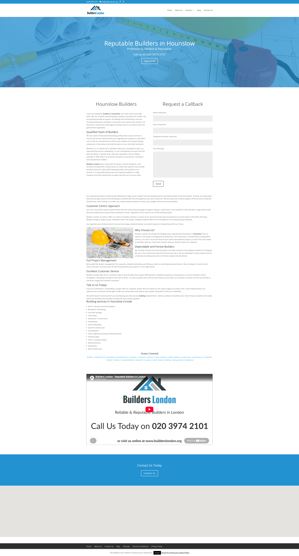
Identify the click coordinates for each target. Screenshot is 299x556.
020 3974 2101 (156, 54)
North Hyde (157, 360)
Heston (117, 360)
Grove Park (186, 357)
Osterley (167, 360)
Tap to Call (149, 61)
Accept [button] (157, 553)
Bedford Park (100, 357)
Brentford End (122, 357)
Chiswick (133, 357)
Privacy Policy (156, 546)
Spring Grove (178, 360)
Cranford (141, 357)
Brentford (111, 357)
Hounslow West (128, 360)
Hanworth (208, 357)
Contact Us (208, 10)
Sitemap (126, 546)
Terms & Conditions (140, 546)
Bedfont (90, 357)
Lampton (148, 360)
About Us (178, 10)
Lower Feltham (161, 357)
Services (188, 10)
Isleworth (139, 360)
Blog (199, 10)
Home (169, 10)
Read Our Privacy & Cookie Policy (175, 552)
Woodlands (189, 360)
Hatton (109, 360)
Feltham (150, 357)
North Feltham (174, 357)
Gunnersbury (197, 357)
